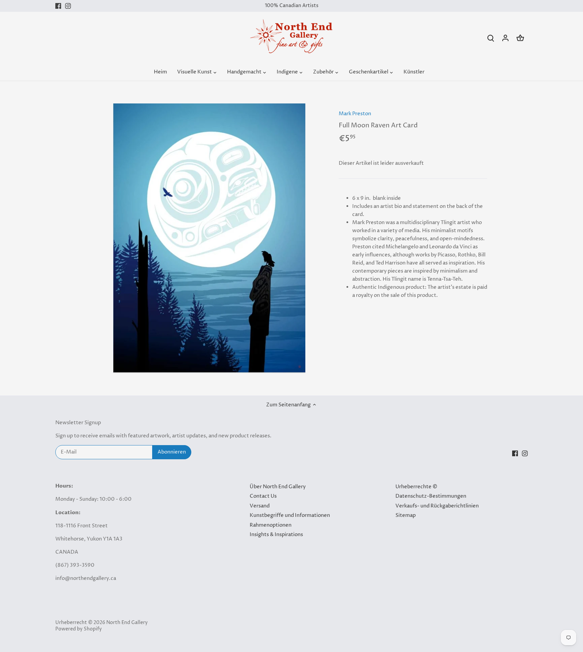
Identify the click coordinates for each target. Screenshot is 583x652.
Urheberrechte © (416, 486)
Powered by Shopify (78, 629)
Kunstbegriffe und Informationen (290, 515)
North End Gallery (127, 623)
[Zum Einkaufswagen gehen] (520, 38)
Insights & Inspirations (276, 534)
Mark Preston (355, 113)
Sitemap (405, 515)
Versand (260, 505)
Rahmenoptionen (271, 525)
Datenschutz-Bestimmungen (430, 496)
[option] (209, 238)
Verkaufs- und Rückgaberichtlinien (437, 505)
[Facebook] (58, 5)
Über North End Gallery (278, 486)
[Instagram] (68, 5)
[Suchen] (490, 38)
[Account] (505, 38)
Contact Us (263, 496)
